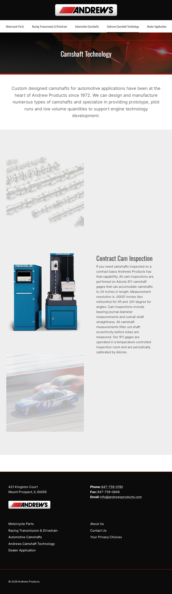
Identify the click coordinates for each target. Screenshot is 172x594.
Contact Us (98, 531)
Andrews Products (28, 581)
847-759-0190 (112, 487)
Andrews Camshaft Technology (123, 26)
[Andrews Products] (86, 10)
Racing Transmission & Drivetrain (49, 26)
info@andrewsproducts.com (121, 497)
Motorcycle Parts (15, 26)
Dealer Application (156, 26)
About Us (97, 524)
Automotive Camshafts (87, 26)
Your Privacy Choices (106, 537)
